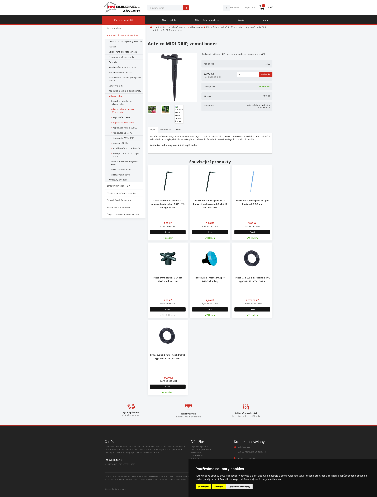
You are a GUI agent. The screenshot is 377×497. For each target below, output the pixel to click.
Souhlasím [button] (203, 486)
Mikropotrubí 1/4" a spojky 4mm (126, 155)
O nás (241, 20)
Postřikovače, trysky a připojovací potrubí (125, 79)
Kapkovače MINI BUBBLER (125, 127)
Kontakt (266, 20)
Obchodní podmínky (201, 449)
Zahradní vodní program (119, 200)
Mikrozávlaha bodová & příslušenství (122, 111)
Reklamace (196, 452)
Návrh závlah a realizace (207, 20)
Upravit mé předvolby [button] (239, 486)
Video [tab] (178, 129)
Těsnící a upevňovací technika (121, 193)
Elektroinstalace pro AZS (121, 72)
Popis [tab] (152, 129)
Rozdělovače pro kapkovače (126, 148)
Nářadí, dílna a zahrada (118, 207)
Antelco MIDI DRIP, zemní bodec (168, 30)
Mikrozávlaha (115, 96)
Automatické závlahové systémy (122, 35)
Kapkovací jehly (120, 143)
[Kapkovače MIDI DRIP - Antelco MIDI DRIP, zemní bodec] (172, 77)
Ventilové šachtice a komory (122, 67)
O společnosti (197, 455)
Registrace (250, 7)
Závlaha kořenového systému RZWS (125, 163)
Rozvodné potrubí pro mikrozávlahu (121, 103)
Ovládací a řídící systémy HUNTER (125, 41)
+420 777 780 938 (246, 458)
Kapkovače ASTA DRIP (123, 138)
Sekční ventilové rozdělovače (123, 51)
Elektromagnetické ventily (121, 57)
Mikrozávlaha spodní (121, 169)
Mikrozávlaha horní (120, 174)
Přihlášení (235, 7)
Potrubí (112, 46)
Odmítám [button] (218, 486)
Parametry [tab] (165, 129)
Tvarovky (113, 62)
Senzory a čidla (116, 85)
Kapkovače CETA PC (122, 132)
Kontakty (195, 458)
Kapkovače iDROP (121, 117)
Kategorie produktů (123, 20)
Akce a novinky (169, 20)
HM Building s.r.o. (118, 489)
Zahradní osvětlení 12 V (118, 185)
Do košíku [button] (266, 74)
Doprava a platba (199, 446)
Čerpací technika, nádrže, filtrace (123, 214)
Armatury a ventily (118, 179)
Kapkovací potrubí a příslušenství (125, 90)
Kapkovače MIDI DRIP (123, 122)
